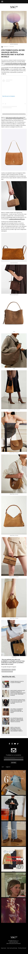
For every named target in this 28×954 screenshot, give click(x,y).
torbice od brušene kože (8, 671)
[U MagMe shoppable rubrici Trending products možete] (13, 859)
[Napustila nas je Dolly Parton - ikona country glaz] (13, 910)
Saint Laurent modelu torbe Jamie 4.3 (14, 117)
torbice (13, 669)
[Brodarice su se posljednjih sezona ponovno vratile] (13, 833)
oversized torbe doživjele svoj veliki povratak (15, 63)
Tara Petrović (5, 46)
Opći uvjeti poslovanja (12, 948)
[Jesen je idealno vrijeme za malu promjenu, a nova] (13, 884)
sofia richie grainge (6, 669)
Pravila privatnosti (22, 948)
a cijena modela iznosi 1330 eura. (17, 219)
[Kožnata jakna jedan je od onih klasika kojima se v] (13, 808)
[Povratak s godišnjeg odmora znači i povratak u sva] (13, 782)
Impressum (3, 948)
